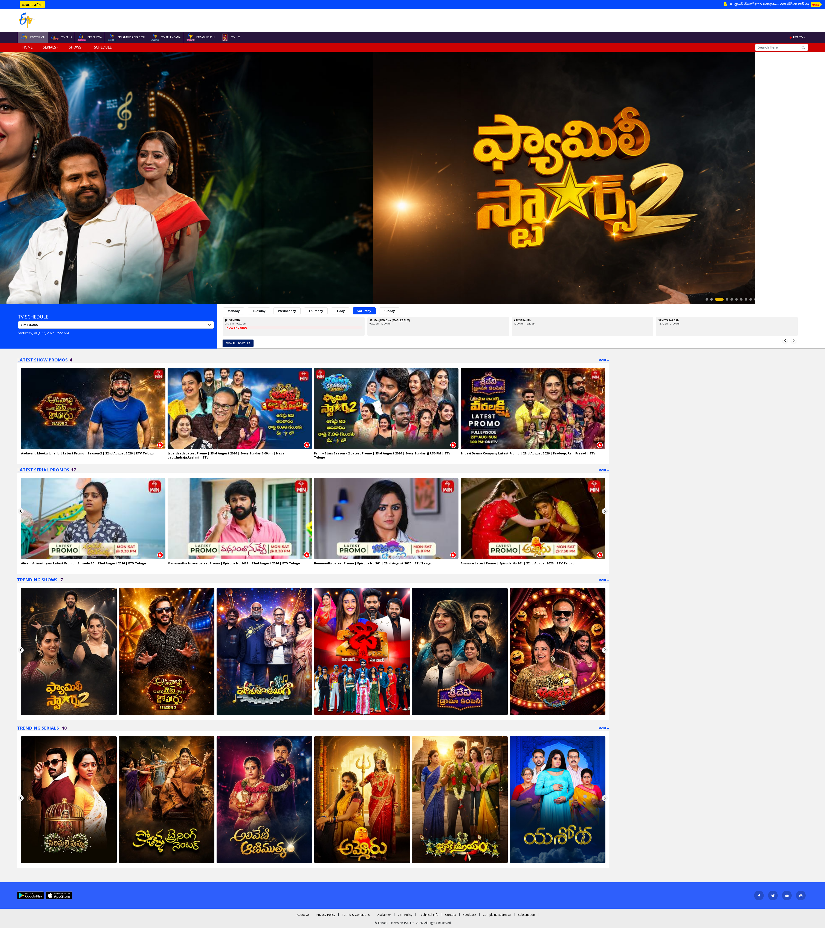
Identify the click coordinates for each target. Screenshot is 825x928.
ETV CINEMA (94, 37)
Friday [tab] (340, 311)
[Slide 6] (736, 299)
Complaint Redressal (497, 915)
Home (27, 47)
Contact (450, 915)
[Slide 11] (760, 299)
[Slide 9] (750, 299)
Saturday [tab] (364, 311)
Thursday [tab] (316, 311)
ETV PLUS (66, 37)
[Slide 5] (731, 299)
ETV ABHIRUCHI (205, 37)
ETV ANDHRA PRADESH (131, 37)
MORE (815, 4)
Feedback (469, 915)
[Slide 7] (741, 299)
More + (604, 360)
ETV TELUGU (37, 37)
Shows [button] (75, 47)
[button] (62, 178)
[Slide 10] (755, 299)
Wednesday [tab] (287, 311)
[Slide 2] (711, 299)
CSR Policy (405, 915)
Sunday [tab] (389, 311)
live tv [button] (798, 37)
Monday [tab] (234, 311)
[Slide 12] (765, 299)
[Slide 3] (716, 299)
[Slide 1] (707, 299)
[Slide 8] (746, 299)
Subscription (526, 915)
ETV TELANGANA (171, 37)
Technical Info (428, 915)
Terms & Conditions (356, 915)
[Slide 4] (724, 299)
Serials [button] (49, 47)
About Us (303, 915)
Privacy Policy (325, 915)
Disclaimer (383, 915)
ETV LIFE (235, 37)
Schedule (103, 47)
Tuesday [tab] (259, 311)
